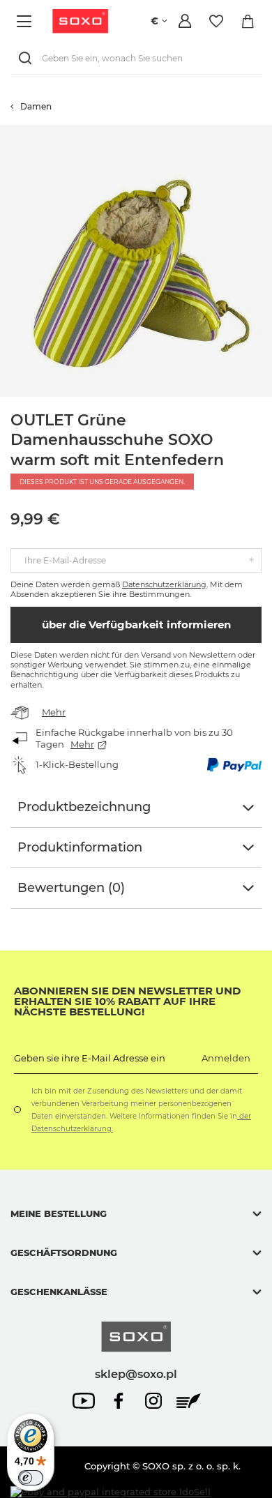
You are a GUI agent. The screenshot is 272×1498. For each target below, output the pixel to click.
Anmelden (226, 1058)
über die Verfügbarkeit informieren (136, 624)
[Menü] (26, 21)
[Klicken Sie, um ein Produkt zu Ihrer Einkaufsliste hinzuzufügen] (265, 132)
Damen (36, 106)
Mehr (54, 712)
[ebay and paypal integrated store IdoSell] (110, 1492)
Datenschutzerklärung (164, 584)
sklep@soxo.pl (136, 1374)
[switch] (30, 1477)
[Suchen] (27, 58)
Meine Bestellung (58, 1213)
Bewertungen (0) (71, 887)
